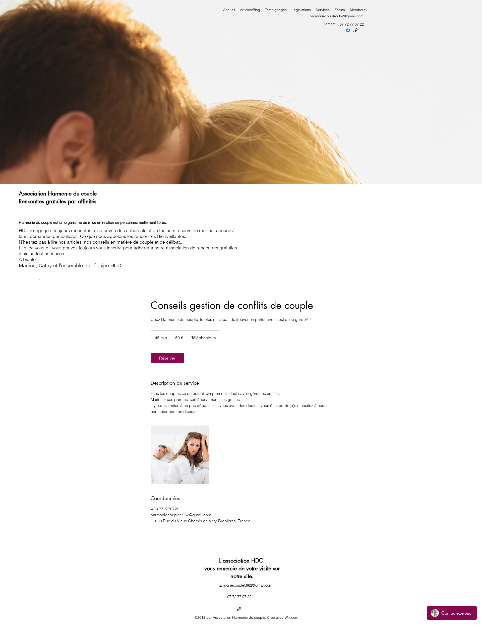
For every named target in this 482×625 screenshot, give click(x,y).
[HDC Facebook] (347, 30)
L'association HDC (242, 560)
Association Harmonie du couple (58, 193)
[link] (167, 358)
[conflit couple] (180, 455)
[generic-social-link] (355, 30)
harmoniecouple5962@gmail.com (337, 16)
